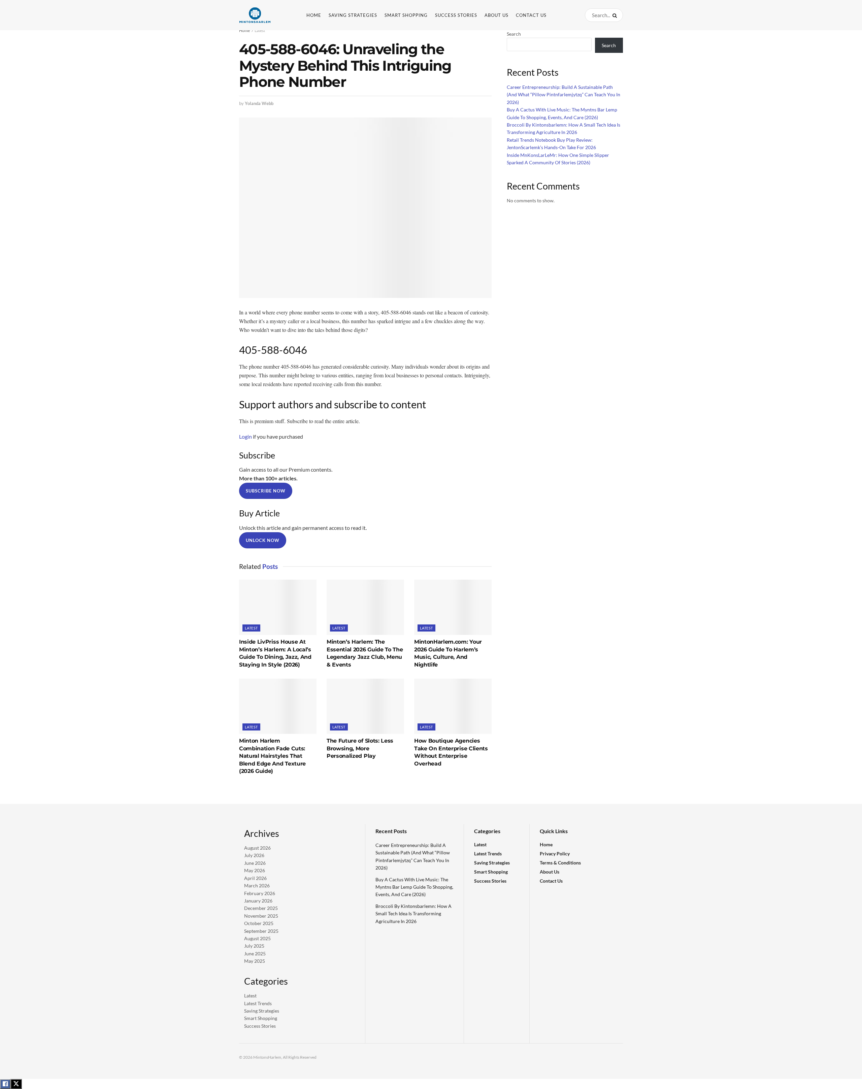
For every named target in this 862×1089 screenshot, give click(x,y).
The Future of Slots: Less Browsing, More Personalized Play (360, 748)
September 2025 (261, 931)
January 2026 (258, 901)
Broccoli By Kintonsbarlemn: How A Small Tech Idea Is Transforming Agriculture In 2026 (413, 913)
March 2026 (257, 885)
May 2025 (254, 961)
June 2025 (255, 953)
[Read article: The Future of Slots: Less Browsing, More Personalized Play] (365, 706)
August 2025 (257, 938)
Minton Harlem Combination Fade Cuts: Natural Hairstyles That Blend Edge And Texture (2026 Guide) (272, 756)
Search (514, 34)
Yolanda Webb (259, 103)
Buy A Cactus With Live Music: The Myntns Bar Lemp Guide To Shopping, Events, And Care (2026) (414, 887)
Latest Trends (258, 1003)
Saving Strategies (353, 15)
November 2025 (261, 916)
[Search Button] (616, 15)
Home (313, 15)
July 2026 (254, 855)
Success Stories (456, 15)
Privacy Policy (555, 853)
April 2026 (255, 878)
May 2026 (254, 870)
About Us (496, 15)
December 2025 (261, 908)
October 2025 (258, 923)
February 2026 (259, 893)
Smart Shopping (406, 15)
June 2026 (255, 863)
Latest (260, 30)
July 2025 (254, 946)
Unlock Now (262, 540)
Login (245, 436)
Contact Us (531, 15)
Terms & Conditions (560, 862)
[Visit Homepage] (266, 15)
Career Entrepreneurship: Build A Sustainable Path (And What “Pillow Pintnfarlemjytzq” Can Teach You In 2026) (563, 94)
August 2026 (257, 848)
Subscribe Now (266, 491)
